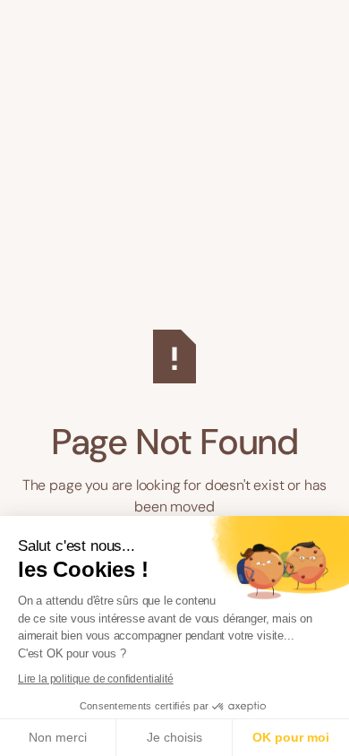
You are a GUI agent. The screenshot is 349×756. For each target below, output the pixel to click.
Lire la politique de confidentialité (96, 679)
